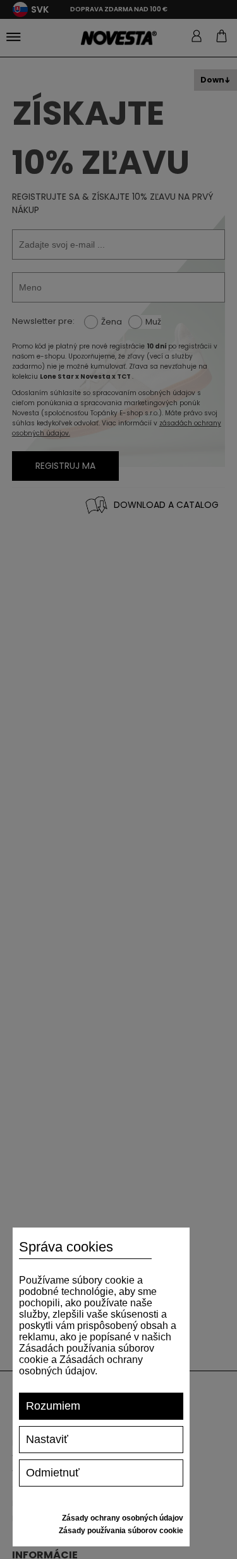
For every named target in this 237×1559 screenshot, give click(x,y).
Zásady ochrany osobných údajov (122, 1518)
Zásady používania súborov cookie (121, 1530)
